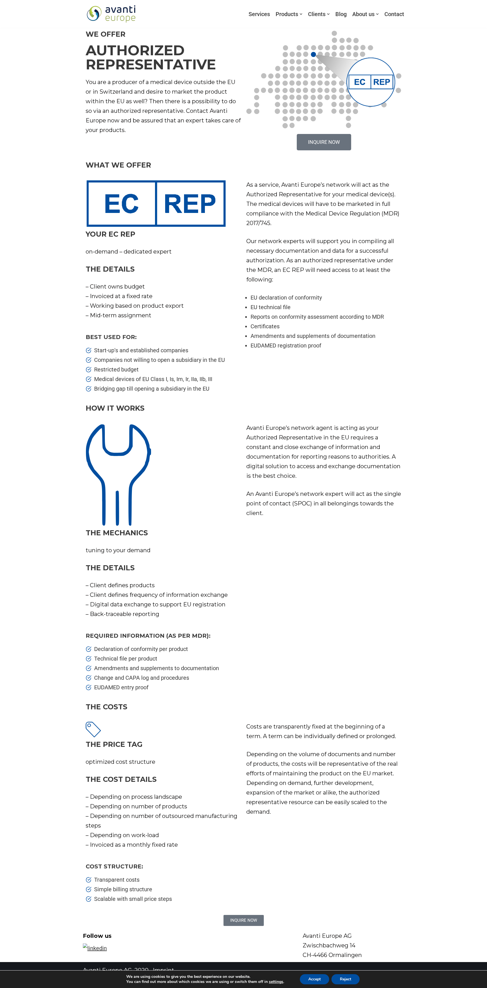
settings (276, 981)
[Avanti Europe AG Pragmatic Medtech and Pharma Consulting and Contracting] (111, 14)
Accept (314, 979)
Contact (394, 14)
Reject (345, 979)
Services (259, 14)
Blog (341, 14)
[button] (301, 14)
